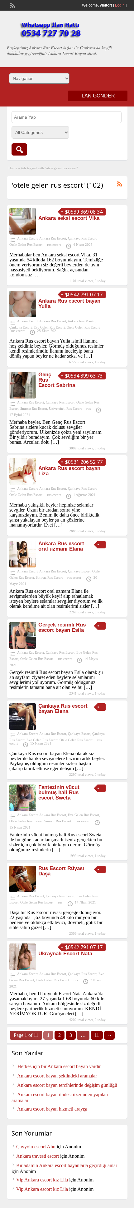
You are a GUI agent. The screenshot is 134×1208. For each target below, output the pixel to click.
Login (120, 5)
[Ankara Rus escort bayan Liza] (22, 483)
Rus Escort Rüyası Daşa (61, 871)
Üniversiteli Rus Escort (65, 408)
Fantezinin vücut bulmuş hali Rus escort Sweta (58, 792)
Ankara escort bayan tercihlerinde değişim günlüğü (67, 1085)
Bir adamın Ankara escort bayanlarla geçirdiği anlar (66, 1165)
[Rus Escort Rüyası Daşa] (22, 890)
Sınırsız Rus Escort (33, 408)
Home (12, 168)
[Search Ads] (19, 149)
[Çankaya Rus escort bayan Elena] (22, 728)
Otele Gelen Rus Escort (25, 244)
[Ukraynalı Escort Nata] (22, 968)
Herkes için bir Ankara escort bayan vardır (59, 1066)
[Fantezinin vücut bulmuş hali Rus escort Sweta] (22, 809)
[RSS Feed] (11, 4)
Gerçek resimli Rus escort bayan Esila (62, 627)
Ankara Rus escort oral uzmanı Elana (61, 546)
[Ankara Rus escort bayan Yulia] (22, 315)
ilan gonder (97, 95)
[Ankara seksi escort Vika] (22, 232)
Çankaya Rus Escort (82, 238)
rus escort (54, 244)
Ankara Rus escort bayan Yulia (69, 303)
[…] (37, 274)
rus (88, 408)
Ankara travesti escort (37, 1156)
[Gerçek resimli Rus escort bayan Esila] (22, 647)
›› (109, 1035)
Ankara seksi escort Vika (68, 218)
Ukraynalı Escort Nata (65, 954)
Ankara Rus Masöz (81, 321)
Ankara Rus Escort (52, 238)
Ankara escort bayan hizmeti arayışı (52, 1108)
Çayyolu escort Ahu (35, 1146)
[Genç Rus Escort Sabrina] (22, 396)
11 (96, 1035)
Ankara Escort (27, 238)
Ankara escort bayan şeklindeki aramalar (57, 1075)
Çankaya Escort (20, 327)
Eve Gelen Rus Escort (49, 327)
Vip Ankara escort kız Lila (42, 1179)
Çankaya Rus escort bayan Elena (63, 708)
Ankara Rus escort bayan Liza (69, 471)
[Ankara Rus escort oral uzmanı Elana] (22, 565)
